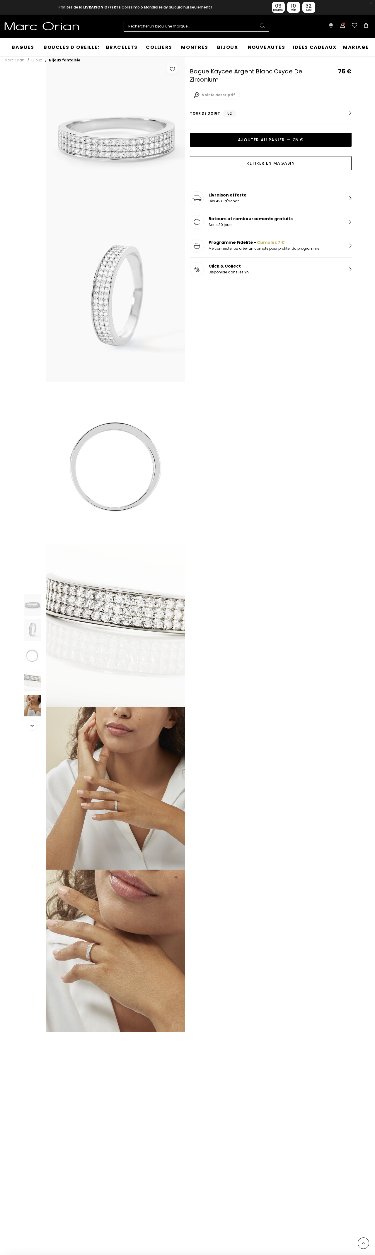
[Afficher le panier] (365, 26)
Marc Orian (14, 60)
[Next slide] (32, 725)
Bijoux (36, 60)
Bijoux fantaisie (64, 60)
